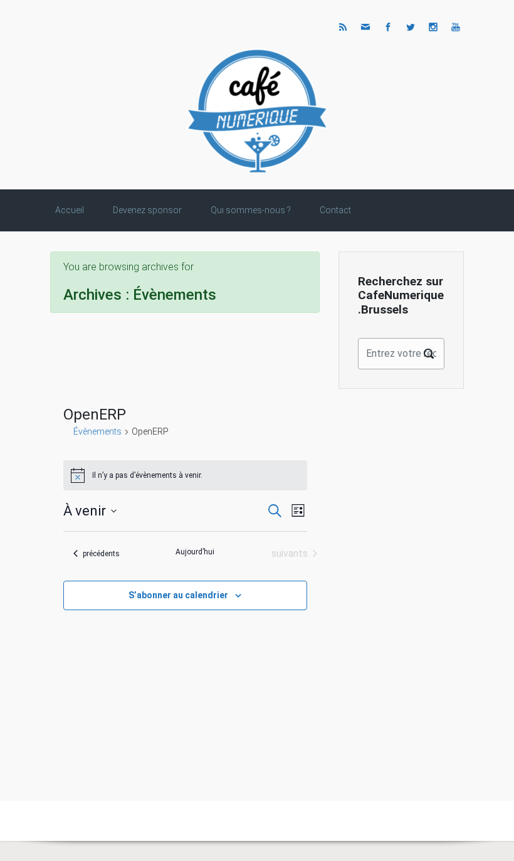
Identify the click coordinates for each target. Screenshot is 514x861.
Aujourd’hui (195, 551)
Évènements (97, 431)
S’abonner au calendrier (178, 595)
